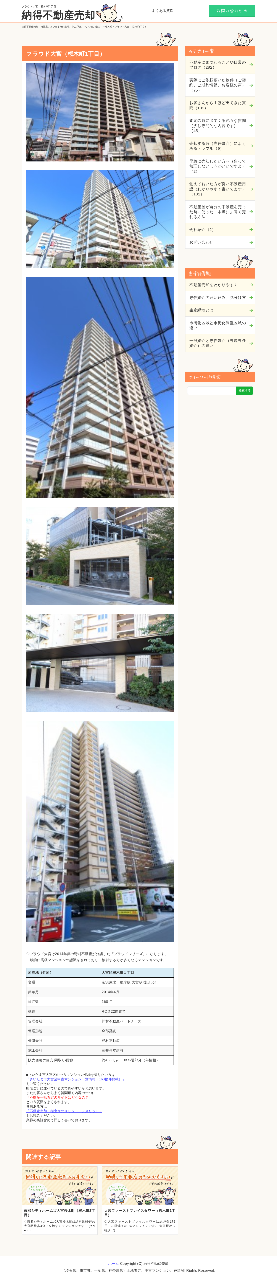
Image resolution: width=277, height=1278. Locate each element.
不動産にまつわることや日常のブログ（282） (217, 64)
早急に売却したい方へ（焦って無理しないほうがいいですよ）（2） (217, 166)
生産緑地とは (201, 310)
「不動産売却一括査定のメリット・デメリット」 (64, 1111)
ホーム (113, 1263)
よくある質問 (163, 11)
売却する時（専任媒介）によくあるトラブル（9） (217, 146)
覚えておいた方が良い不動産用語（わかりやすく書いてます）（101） (217, 189)
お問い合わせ (201, 242)
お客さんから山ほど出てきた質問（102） (217, 105)
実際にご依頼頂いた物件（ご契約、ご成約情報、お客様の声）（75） (217, 85)
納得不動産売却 (58, 15)
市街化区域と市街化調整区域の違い (217, 325)
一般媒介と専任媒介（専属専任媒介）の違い (217, 343)
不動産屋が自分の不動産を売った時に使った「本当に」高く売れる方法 (217, 212)
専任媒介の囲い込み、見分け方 (217, 297)
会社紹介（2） (202, 229)
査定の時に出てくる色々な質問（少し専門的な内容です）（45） (217, 125)
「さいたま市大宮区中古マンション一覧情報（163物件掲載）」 (76, 1079)
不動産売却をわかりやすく (213, 285)
